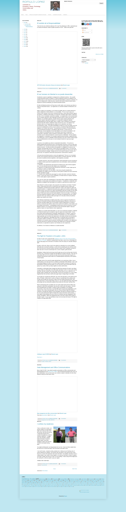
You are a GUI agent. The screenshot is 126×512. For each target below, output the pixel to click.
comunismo (87, 485)
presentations (45, 415)
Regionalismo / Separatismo (30, 485)
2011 (25, 34)
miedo (43, 486)
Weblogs (28, 481)
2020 (25, 22)
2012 (25, 32)
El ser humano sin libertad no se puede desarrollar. (55, 94)
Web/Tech (52, 419)
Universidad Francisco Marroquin (51, 485)
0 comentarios (63, 88)
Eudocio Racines (77, 482)
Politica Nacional (95, 480)
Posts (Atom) (45, 470)
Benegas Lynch (59, 482)
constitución (92, 485)
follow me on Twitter (99, 54)
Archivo (49, 14)
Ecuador (42, 361)
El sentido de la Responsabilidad (48, 23)
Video (49, 479)
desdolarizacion (77, 481)
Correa (83, 481)
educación (50, 481)
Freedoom (46, 361)
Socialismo (38, 485)
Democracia (42, 479)
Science (72, 481)
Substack (65, 14)
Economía (55, 479)
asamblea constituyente (73, 485)
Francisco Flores (84, 482)
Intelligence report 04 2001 (43, 354)
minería (47, 486)
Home (22, 14)
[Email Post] (60, 88)
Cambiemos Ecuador (57, 14)
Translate (86, 63)
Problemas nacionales (74, 479)
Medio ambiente (24, 482)
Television (43, 485)
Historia (36, 480)
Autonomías (85, 480)
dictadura (27, 486)
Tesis (27, 14)
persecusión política (56, 481)
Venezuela (60, 485)
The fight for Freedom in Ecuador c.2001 (51, 236)
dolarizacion (44, 481)
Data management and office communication (47, 413)
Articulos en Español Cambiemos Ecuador (37, 14)
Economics (91, 479)
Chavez (65, 482)
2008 (25, 39)
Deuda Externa (70, 482)
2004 (25, 46)
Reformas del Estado (50, 480)
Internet (63, 481)
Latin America (84, 479)
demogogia (98, 485)
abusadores (66, 485)
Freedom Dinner (96, 482)
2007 (25, 41)
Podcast (67, 481)
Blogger (65, 496)
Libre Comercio (100, 481)
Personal (42, 480)
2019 (25, 29)
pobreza (59, 486)
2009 (25, 37)
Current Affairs (63, 479)
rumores (71, 486)
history (50, 361)
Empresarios (33, 481)
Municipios (31, 482)
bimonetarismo (81, 485)
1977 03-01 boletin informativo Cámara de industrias (49, 85)
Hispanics (39, 481)
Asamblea (54, 482)
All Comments (86, 32)
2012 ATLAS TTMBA (52, 371)
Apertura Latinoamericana (46, 482)
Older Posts (74, 468)
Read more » (39, 357)
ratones (67, 486)
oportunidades (51, 486)
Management (43, 419)
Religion (35, 482)
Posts (84, 30)
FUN (56, 480)
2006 (25, 42)
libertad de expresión (37, 486)
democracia (66, 480)
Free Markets (90, 482)
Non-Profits (48, 419)
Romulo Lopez (66, 85)
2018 (25, 30)
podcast (63, 486)
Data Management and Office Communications (53, 367)
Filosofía (60, 480)
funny (32, 486)
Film (89, 480)
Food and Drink (89, 481)
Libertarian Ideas (73, 480)
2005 (25, 44)
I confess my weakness (45, 424)
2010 (25, 36)
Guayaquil (31, 480)
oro (56, 486)
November (27, 24)
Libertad (94, 481)
